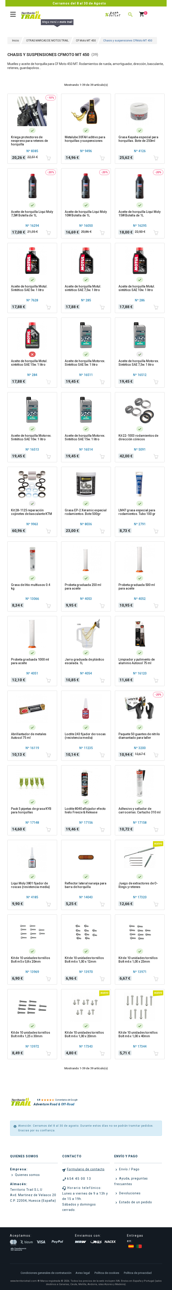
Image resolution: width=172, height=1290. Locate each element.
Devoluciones (129, 1193)
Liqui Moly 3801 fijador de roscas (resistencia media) (30, 885)
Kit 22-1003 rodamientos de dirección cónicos (138, 437)
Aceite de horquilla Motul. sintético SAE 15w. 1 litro (29, 362)
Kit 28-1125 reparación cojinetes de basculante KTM (31, 512)
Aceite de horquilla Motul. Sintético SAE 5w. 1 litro (29, 288)
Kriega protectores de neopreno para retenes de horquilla (29, 140)
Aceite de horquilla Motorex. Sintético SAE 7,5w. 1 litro (138, 362)
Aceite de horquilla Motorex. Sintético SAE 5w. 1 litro (85, 362)
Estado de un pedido (135, 1202)
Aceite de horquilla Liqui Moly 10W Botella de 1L (86, 213)
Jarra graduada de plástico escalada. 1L (84, 661)
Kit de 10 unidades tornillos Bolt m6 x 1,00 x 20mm (84, 1034)
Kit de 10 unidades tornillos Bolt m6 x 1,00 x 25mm (137, 959)
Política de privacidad (138, 1273)
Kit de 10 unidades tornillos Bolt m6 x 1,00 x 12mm (84, 959)
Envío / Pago (129, 1169)
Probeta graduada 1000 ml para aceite (30, 661)
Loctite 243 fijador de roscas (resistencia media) (85, 735)
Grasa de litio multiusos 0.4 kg (30, 586)
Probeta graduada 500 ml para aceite (136, 586)
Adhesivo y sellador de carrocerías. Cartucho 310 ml (139, 810)
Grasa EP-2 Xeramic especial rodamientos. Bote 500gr (86, 512)
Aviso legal (82, 1273)
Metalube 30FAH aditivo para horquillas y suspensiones (85, 139)
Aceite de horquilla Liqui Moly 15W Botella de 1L (139, 213)
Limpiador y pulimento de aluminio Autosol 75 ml (136, 661)
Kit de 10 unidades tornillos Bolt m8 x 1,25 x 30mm (30, 1034)
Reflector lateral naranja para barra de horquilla (85, 885)
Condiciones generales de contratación (46, 1273)
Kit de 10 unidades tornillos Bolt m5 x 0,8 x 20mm (30, 959)
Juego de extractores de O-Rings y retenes (138, 885)
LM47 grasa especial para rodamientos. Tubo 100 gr (136, 512)
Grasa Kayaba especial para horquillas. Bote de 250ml (138, 139)
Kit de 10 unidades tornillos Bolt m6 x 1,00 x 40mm (137, 1034)
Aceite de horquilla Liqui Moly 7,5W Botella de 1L (32, 213)
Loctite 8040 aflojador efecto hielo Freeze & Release (85, 810)
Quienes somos (27, 1175)
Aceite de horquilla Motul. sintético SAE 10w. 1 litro (136, 288)
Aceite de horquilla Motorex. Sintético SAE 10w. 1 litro (31, 437)
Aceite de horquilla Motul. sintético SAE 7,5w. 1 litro (83, 288)
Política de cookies (107, 1273)
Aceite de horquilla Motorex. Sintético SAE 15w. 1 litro (85, 437)
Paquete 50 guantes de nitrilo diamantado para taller (139, 735)
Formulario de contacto (86, 1169)
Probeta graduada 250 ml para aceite (83, 586)
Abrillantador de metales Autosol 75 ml (28, 735)
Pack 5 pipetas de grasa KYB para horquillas (31, 810)
